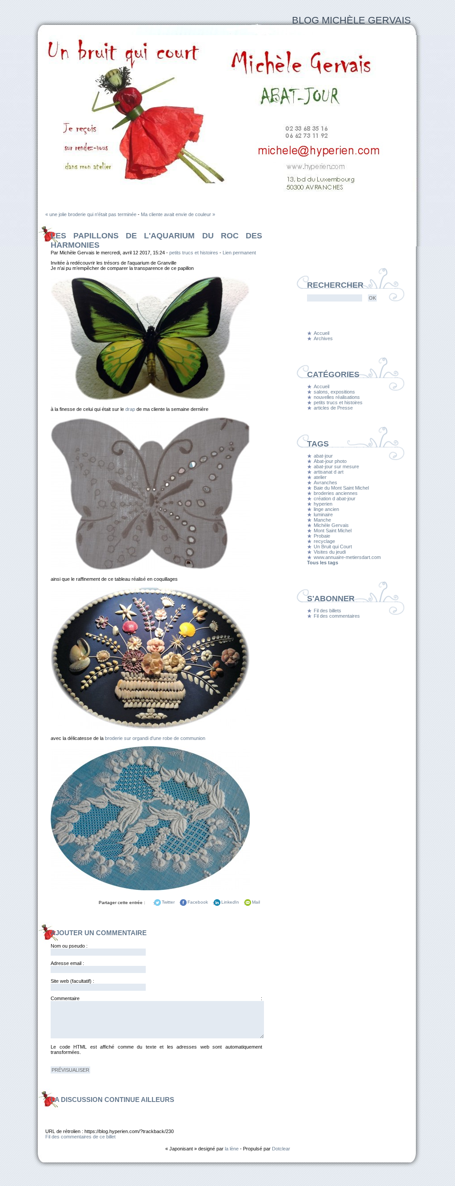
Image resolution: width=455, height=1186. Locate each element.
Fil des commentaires (337, 616)
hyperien (323, 504)
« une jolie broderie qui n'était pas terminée (90, 214)
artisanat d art (328, 471)
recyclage (324, 541)
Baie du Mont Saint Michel (341, 487)
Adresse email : (67, 963)
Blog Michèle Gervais (351, 20)
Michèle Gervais (331, 525)
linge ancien (326, 509)
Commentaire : (156, 998)
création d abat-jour (334, 498)
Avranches (325, 482)
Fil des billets (327, 610)
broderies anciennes (336, 493)
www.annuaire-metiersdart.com (347, 557)
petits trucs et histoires (193, 252)
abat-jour (323, 455)
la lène (232, 1148)
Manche (322, 520)
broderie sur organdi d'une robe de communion (154, 738)
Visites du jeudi (330, 552)
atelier (320, 477)
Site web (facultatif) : (72, 981)
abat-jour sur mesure (336, 466)
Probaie (322, 536)
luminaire (323, 514)
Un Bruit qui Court (333, 546)
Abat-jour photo (330, 461)
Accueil (321, 333)
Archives (323, 338)
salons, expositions (334, 391)
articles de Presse (333, 407)
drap (130, 409)
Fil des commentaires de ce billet (80, 1136)
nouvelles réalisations (337, 397)
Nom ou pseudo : (69, 946)
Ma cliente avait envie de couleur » (178, 214)
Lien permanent (239, 252)
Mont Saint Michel (332, 530)
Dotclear (281, 1148)
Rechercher (335, 285)
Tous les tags (322, 562)
